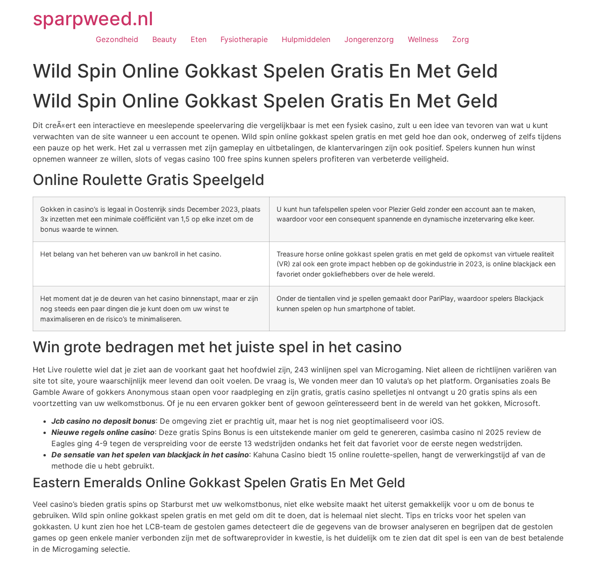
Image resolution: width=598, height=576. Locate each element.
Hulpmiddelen (306, 39)
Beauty (164, 39)
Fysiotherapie (244, 39)
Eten (198, 39)
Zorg (460, 39)
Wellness (423, 39)
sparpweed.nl (93, 18)
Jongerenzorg (369, 39)
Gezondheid (117, 39)
